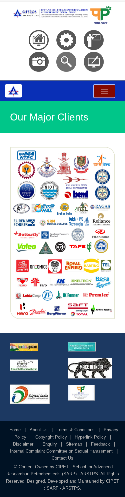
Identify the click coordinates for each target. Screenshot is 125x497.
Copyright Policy (51, 437)
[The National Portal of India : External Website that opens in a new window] (34, 347)
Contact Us (62, 458)
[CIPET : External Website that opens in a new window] (91, 393)
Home (15, 429)
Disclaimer (23, 444)
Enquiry (49, 444)
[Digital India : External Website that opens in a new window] (34, 394)
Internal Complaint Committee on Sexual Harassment (61, 451)
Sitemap (74, 444)
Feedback (100, 444)
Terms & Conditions (76, 429)
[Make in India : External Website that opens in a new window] (91, 368)
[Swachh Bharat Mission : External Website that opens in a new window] (34, 365)
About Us (39, 429)
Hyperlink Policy (90, 437)
